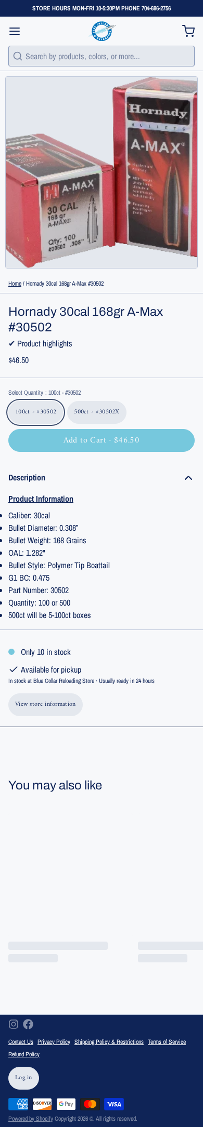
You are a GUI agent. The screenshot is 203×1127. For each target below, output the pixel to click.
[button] (101, 440)
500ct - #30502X (97, 412)
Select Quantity (44, 392)
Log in (23, 1077)
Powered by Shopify (30, 1119)
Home (14, 283)
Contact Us (20, 1042)
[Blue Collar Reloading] (101, 31)
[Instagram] (13, 1024)
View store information (45, 704)
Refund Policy (24, 1054)
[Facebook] (28, 1024)
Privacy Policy (53, 1042)
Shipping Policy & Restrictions (109, 1042)
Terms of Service (167, 1042)
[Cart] (184, 31)
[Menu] (18, 31)
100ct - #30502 (35, 412)
